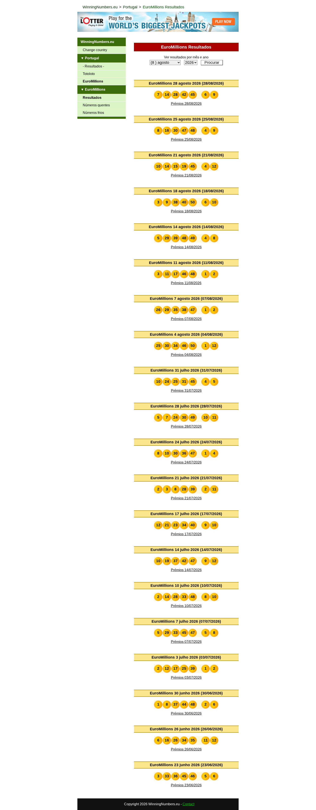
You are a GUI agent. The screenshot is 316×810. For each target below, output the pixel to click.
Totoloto (89, 74)
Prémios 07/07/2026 (186, 642)
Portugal (130, 7)
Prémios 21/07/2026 (186, 498)
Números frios (93, 112)
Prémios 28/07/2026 (186, 426)
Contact (188, 804)
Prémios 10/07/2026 (186, 606)
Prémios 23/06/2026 (186, 785)
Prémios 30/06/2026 (186, 713)
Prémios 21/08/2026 (186, 175)
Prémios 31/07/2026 (186, 390)
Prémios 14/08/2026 (186, 247)
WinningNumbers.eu (100, 7)
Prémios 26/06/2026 (186, 749)
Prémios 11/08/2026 (186, 283)
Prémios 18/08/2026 (186, 211)
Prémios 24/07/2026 (186, 462)
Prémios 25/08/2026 (186, 139)
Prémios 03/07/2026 (186, 677)
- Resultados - (93, 66)
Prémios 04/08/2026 (186, 355)
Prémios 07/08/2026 (186, 319)
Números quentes (96, 105)
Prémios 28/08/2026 (186, 103)
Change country (95, 50)
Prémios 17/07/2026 (186, 534)
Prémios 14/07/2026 (186, 570)
